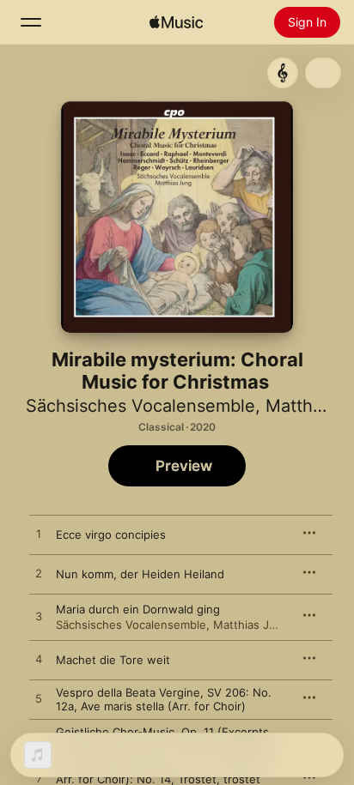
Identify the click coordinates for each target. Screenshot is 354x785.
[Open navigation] (31, 22)
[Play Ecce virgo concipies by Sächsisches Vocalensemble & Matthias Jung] (38, 534)
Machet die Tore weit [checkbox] (113, 660)
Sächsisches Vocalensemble (140, 406)
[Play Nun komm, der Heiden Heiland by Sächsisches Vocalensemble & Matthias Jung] (38, 574)
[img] (176, 22)
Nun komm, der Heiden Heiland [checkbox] (140, 574)
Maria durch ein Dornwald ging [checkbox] (138, 609)
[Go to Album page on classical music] (282, 72)
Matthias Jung (251, 624)
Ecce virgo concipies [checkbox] (111, 534)
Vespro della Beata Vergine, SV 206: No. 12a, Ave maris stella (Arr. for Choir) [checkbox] (164, 699)
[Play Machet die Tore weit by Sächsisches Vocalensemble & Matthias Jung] (38, 659)
